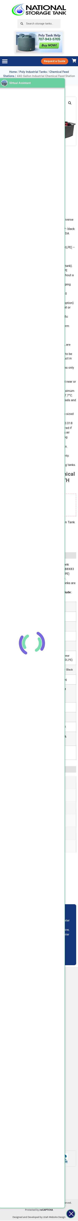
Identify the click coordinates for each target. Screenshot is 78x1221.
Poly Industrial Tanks (33, 71)
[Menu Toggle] (5, 61)
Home (13, 71)
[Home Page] (39, 9)
